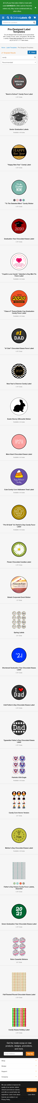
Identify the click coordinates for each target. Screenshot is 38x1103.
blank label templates (16, 38)
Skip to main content (7, 10)
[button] (3, 17)
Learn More (31, 1094)
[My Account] (29, 17)
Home (3, 47)
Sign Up (30, 1054)
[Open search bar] (7, 17)
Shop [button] (3, 1061)
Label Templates (11, 47)
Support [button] (4, 1071)
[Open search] (34, 22)
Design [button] (4, 1066)
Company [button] (5, 1077)
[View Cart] (34, 17)
